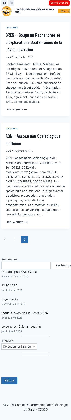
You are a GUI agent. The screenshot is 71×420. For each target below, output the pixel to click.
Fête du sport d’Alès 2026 (19, 272)
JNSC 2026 (9, 285)
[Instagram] (11, 3)
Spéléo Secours (59, 2)
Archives (7, 341)
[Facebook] (4, 3)
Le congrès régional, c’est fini (21, 326)
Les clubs (12, 27)
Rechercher (9, 259)
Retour (9, 380)
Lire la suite (16, 109)
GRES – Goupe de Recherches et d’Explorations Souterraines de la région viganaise (34, 42)
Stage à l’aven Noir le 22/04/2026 (24, 313)
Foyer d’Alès (9, 299)
